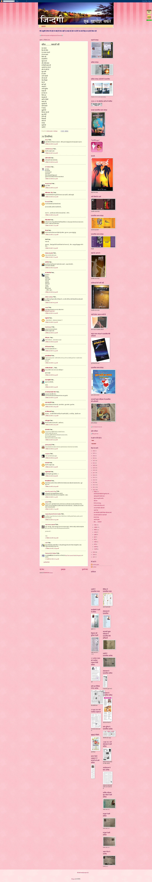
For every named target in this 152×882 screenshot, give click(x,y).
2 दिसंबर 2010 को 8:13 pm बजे (51, 363)
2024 (94, 455)
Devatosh (47, 201)
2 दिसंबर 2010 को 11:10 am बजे (51, 225)
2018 (94, 470)
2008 (94, 554)
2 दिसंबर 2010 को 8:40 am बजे (51, 162)
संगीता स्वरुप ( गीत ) (49, 192)
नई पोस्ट (42, 569)
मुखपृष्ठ (43, 26)
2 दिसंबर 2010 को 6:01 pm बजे (51, 332)
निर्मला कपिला (47, 220)
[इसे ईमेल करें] (61, 131)
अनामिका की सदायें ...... (49, 368)
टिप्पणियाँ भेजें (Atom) (48, 572)
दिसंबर (95, 491)
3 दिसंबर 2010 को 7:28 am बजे (51, 440)
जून (95, 537)
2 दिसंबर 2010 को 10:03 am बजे (51, 196)
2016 (94, 475)
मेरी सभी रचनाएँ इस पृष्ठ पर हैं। (83, 872)
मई (94, 539)
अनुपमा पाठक (47, 471)
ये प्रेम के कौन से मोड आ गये (99, 505)
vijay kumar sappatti (50, 524)
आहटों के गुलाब (96, 519)
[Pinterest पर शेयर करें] (67, 131)
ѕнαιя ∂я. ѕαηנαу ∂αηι (50, 491)
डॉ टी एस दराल (48, 346)
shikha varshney (49, 297)
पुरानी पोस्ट (85, 569)
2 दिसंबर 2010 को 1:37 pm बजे (51, 257)
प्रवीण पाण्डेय (48, 158)
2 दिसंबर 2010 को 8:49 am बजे (51, 178)
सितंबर (95, 529)
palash (46, 502)
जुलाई (95, 534)
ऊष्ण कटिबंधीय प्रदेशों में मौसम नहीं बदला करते (102, 512)
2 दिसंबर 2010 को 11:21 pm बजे (51, 415)
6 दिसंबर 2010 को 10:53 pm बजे (51, 519)
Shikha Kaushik (49, 253)
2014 (94, 480)
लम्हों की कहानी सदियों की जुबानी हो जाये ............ (103, 493)
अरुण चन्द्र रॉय (48, 402)
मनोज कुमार (47, 420)
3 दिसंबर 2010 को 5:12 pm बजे (51, 467)
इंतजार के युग (96, 517)
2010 (94, 489)
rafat (46, 542)
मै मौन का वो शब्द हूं (97, 503)
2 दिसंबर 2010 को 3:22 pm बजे (51, 313)
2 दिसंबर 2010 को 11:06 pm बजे (51, 406)
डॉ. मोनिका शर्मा (48, 411)
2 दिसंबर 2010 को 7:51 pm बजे (51, 351)
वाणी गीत (47, 262)
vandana (94, 567)
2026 (94, 451)
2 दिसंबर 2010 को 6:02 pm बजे (51, 341)
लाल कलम (47, 462)
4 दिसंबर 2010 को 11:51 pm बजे (51, 509)
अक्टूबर (95, 527)
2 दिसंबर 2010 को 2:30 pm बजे (51, 267)
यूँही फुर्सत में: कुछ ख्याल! (50, 311)
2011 (94, 487)
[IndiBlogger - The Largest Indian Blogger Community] (97, 151)
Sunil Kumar (48, 327)
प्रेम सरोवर (47, 429)
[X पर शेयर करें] (64, 131)
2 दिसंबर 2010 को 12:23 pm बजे (51, 234)
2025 (94, 453)
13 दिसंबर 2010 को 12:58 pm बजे (52, 548)
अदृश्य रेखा (96, 510)
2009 (94, 552)
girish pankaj (48, 444)
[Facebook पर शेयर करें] (66, 131)
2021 (94, 463)
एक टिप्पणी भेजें (46, 562)
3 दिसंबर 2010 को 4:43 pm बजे (51, 449)
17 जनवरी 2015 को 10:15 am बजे (52, 559)
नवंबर (95, 525)
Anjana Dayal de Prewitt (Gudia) (53, 514)
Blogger (73, 879)
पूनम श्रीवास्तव (48, 355)
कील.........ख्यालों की (97, 522)
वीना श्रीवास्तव (48, 481)
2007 (94, 557)
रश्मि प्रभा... (47, 337)
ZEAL (46, 140)
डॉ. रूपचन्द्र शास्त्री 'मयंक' (50, 392)
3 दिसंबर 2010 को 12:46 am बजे (51, 424)
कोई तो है (95, 500)
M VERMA (48, 167)
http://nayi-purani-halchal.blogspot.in (73, 555)
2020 (94, 465)
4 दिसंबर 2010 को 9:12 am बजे (51, 497)
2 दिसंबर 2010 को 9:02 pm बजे (51, 375)
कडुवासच (47, 318)
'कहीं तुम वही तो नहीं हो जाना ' (99, 496)
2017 (94, 472)
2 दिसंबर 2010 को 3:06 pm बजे (51, 302)
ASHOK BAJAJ (49, 149)
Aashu (46, 307)
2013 (94, 482)
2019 (94, 468)
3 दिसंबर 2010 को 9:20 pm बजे (51, 476)
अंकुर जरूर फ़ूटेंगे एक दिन (98, 498)
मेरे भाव (46, 230)
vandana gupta (96, 564)
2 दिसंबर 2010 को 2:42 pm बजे (51, 292)
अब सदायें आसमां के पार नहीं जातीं (100, 515)
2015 (94, 477)
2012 (94, 484)
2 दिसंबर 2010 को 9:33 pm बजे (51, 397)
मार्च (95, 544)
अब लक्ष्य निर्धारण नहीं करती (99, 507)
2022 (94, 460)
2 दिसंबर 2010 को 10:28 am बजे (51, 215)
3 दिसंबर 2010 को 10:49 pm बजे (51, 486)
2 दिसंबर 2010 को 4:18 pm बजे (51, 322)
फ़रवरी (95, 546)
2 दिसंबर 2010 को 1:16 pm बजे (51, 248)
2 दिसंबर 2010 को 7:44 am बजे (51, 153)
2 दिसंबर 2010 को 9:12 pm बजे (51, 387)
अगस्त (95, 532)
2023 (94, 458)
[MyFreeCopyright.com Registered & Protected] (51, 35)
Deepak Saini (48, 183)
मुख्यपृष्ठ (63, 569)
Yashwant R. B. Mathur (50, 553)
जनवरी (95, 549)
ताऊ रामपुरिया (48, 380)
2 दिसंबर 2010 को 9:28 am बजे (51, 187)
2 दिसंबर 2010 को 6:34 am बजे (51, 144)
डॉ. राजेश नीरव (48, 272)
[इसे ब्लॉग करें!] (63, 131)
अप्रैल (95, 542)
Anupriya (47, 453)
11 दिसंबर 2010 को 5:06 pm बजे (51, 538)
